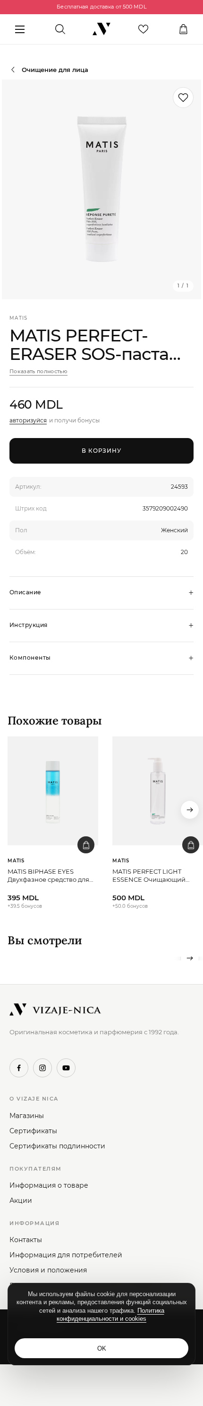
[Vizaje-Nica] (101, 29)
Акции (20, 1200)
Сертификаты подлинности (57, 1146)
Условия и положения (48, 1270)
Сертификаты (33, 1131)
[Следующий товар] (189, 809)
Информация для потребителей (65, 1255)
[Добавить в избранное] (183, 97)
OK (101, 1348)
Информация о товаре (48, 1185)
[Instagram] (42, 1067)
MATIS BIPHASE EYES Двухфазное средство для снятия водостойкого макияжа (48, 876)
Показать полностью (38, 371)
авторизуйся (28, 420)
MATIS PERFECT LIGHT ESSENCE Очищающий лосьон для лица (149, 876)
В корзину (102, 450)
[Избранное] (143, 29)
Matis (18, 318)
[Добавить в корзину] (85, 844)
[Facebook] (18, 1067)
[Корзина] (183, 29)
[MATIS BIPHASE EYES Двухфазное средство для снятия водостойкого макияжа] (53, 790)
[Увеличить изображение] (101, 189)
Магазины (26, 1115)
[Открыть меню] (19, 29)
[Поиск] (60, 29)
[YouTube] (66, 1067)
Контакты (25, 1240)
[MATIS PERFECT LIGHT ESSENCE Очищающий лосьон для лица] (157, 790)
